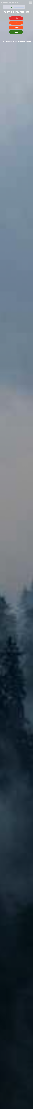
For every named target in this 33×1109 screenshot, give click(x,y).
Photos (16, 23)
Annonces (16, 27)
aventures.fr (9, 2)
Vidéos (16, 18)
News (16, 32)
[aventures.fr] (30, 2)
